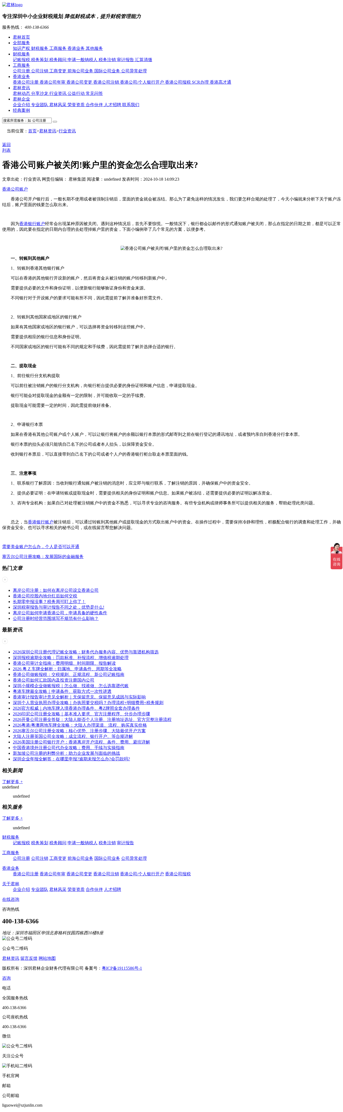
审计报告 (126, 59)
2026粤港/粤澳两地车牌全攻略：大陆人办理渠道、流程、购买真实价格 (80, 725)
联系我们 (130, 104)
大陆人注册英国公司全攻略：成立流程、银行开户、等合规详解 (73, 736)
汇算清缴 (143, 59)
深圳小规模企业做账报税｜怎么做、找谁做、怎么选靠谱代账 (71, 685)
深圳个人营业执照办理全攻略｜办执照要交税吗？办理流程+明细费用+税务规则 (88, 702)
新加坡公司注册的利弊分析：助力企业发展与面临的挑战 (66, 753)
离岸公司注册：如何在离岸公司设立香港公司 (56, 590)
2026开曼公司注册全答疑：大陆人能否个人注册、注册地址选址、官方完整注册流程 (92, 719)
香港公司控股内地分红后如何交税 (45, 596)
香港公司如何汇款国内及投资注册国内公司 (53, 680)
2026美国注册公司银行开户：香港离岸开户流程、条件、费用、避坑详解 (81, 742)
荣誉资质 (77, 104)
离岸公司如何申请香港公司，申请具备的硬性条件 (60, 613)
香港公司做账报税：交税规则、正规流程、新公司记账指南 (68, 674)
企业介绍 (22, 104)
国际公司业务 (107, 71)
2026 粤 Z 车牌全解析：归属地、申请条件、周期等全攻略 (67, 669)
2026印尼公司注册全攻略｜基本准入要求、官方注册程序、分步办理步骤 (81, 714)
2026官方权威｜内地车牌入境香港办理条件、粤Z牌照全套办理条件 (76, 708)
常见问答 (94, 93)
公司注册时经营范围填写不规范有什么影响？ (56, 618)
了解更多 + (12, 781)
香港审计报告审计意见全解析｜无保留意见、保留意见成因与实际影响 (79, 697)
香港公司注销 (106, 82)
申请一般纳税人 (83, 59)
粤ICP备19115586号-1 (122, 968)
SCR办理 (201, 82)
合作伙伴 (95, 104)
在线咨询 (10, 899)
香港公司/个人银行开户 (142, 82)
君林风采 (58, 104)
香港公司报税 (178, 82)
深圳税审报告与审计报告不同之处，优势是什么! (58, 607)
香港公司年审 (53, 82)
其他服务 (94, 48)
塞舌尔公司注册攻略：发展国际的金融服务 (43, 556)
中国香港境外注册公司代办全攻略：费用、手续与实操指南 (68, 747)
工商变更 (58, 71)
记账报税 (22, 59)
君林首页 (21, 37)
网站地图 (47, 958)
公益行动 (77, 93)
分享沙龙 (40, 93)
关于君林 (10, 884)
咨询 (6, 978)
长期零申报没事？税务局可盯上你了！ (49, 601)
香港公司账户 (15, 189)
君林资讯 (21, 87)
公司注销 (40, 71)
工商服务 (58, 48)
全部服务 (21, 42)
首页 (32, 131)
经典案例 (21, 110)
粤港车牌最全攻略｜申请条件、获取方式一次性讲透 (62, 691)
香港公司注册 (26, 82)
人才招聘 (113, 104)
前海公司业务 (81, 71)
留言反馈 (29, 958)
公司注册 (22, 71)
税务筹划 (40, 59)
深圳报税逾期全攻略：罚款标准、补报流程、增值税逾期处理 (71, 657)
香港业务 (77, 48)
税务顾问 (58, 59)
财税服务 (40, 48)
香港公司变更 (79, 82)
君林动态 (22, 93)
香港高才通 (220, 82)
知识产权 (22, 48)
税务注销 (108, 59)
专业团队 (40, 104)
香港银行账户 (32, 223)
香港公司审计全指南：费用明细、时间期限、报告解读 (64, 663)
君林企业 (21, 99)
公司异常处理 (134, 71)
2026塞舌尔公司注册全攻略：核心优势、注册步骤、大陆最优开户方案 (79, 730)
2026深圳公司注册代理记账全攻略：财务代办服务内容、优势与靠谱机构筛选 (86, 652)
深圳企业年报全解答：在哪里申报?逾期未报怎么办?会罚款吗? (71, 759)
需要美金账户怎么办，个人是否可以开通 (40, 546)
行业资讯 (58, 93)
